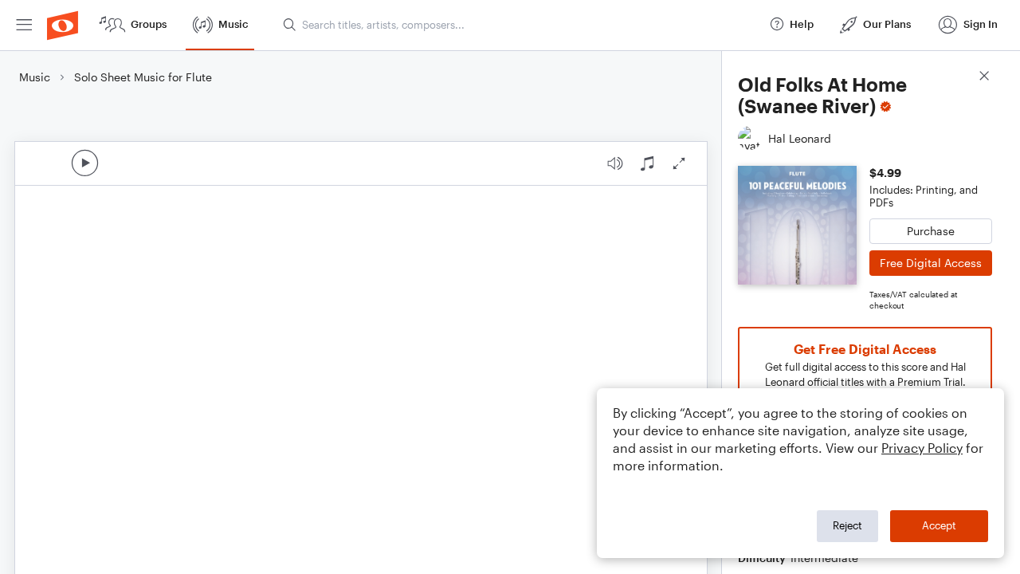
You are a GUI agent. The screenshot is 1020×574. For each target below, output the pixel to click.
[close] (984, 77)
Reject (847, 525)
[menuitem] (24, 25)
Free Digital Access (931, 262)
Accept (939, 525)
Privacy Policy (922, 447)
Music (34, 77)
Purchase (931, 231)
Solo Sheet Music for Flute (143, 77)
